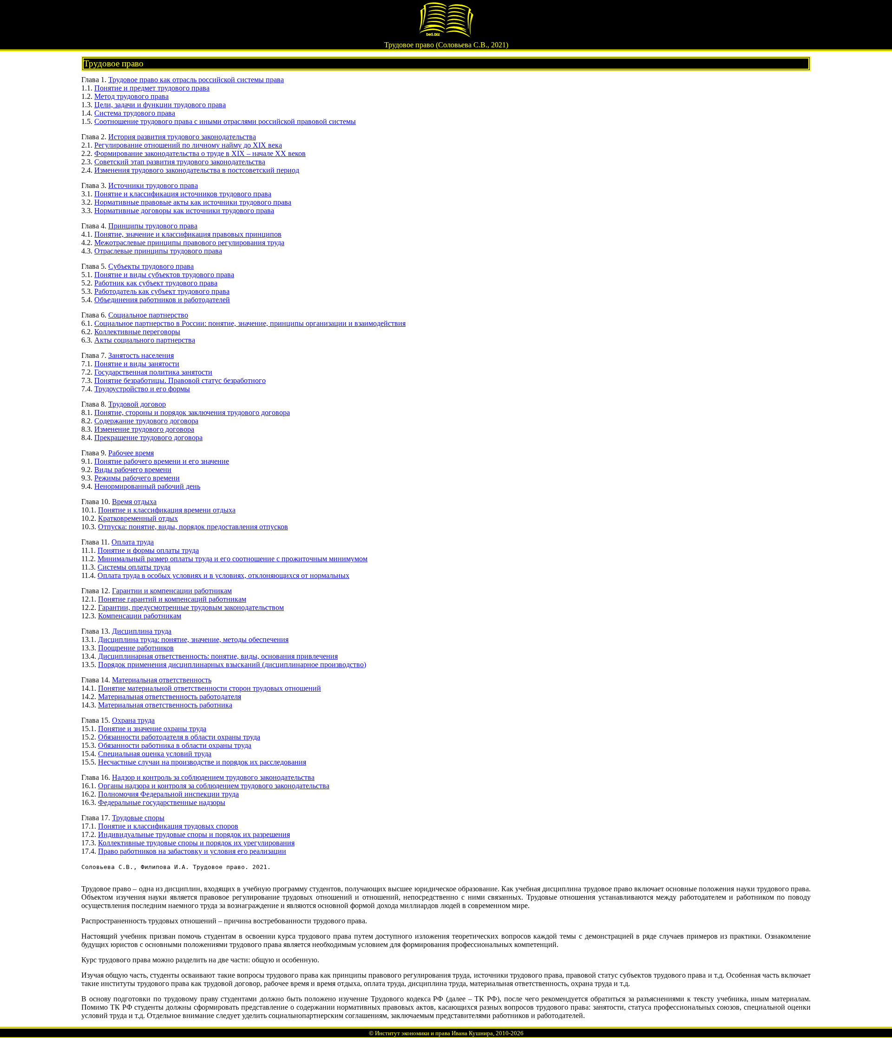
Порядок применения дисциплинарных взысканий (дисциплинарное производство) (232, 664)
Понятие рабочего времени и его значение (161, 461)
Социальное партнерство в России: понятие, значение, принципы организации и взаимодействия (250, 323)
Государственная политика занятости (153, 372)
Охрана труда (133, 720)
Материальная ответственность (161, 680)
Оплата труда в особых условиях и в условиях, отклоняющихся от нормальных (223, 575)
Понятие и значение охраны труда (152, 729)
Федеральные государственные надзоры (161, 802)
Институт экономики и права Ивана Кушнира (434, 1033)
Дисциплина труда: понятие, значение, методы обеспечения (193, 639)
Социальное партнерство (148, 315)
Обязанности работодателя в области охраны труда (179, 737)
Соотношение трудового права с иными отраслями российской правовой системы (225, 121)
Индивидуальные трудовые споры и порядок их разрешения (194, 834)
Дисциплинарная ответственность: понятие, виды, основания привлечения (218, 656)
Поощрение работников (136, 648)
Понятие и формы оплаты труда (148, 550)
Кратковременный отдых (138, 518)
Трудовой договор (137, 404)
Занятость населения (141, 355)
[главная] (446, 35)
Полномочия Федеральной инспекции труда (168, 794)
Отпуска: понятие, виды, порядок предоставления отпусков (193, 527)
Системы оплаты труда (134, 567)
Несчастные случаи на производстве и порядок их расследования (202, 762)
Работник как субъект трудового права (155, 283)
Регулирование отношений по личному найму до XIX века (188, 145)
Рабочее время (131, 453)
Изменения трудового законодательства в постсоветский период (196, 170)
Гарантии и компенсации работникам (172, 591)
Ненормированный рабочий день (147, 486)
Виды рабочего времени (132, 470)
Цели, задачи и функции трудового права (160, 105)
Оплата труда (133, 542)
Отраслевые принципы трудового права (158, 251)
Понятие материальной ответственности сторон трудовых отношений (209, 688)
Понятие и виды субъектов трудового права (164, 275)
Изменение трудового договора (144, 429)
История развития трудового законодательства (182, 137)
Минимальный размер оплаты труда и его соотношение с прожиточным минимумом (232, 559)
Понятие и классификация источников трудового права (182, 194)
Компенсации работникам (139, 616)
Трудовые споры (138, 818)
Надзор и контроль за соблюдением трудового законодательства (213, 777)
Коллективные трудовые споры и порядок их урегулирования (196, 843)
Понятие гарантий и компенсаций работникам (172, 599)
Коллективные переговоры (137, 332)
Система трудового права (134, 113)
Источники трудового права (153, 185)
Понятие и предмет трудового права (152, 88)
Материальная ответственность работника (165, 705)
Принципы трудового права (152, 226)
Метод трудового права (131, 96)
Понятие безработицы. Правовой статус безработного (180, 380)
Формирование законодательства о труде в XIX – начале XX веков (200, 153)
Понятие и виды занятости (136, 364)
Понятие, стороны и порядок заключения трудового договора (192, 412)
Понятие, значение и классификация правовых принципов (188, 234)
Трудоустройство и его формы (142, 389)
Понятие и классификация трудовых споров (168, 826)
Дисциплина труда (141, 631)
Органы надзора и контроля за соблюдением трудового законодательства (213, 786)
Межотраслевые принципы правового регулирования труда (189, 243)
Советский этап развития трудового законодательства (179, 162)
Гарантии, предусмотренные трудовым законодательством (191, 607)
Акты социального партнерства (144, 340)
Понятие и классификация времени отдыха (167, 510)
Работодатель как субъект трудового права (162, 291)
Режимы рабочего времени (137, 478)
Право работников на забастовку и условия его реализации (192, 851)
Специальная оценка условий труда (154, 754)
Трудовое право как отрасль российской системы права (196, 80)
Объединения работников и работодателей (162, 300)
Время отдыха (134, 502)
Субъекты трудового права (151, 266)
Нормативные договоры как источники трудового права (184, 210)
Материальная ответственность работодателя (169, 697)
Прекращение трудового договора (148, 437)
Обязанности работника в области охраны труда (174, 745)
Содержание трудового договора (146, 421)
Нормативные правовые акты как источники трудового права (192, 202)
